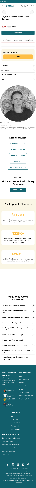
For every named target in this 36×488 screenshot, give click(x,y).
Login (18, 56)
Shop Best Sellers (18, 155)
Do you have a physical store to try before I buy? (14, 358)
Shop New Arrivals (18, 149)
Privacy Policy (12, 468)
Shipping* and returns (8, 74)
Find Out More (17, 189)
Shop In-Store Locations (26, 395)
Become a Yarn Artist (8, 448)
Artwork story (5, 70)
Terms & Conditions (22, 468)
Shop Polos (18, 161)
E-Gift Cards (14, 419)
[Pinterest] (18, 464)
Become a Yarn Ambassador (10, 444)
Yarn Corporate (15, 429)
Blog (12, 416)
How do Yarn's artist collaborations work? (14, 311)
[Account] (25, 6)
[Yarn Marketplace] (10, 5)
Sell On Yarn (5, 454)
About (21, 376)
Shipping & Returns (24, 392)
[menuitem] (22, 6)
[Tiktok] (28, 464)
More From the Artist (18, 143)
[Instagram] (13, 464)
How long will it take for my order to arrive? (15, 329)
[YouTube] (23, 464)
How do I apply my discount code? (14, 345)
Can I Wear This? (24, 379)
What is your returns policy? (12, 335)
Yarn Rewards (15, 426)
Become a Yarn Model (8, 451)
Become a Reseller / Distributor (11, 438)
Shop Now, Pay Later (25, 399)
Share (3, 79)
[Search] (22, 6)
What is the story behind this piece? (15, 317)
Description (5, 65)
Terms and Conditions (28, 480)
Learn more (3, 131)
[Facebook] (8, 464)
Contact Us (22, 386)
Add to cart (18, 32)
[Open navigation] (2, 6)
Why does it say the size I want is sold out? (15, 351)
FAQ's (21, 389)
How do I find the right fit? (11, 323)
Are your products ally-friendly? (13, 305)
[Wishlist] (28, 6)
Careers (21, 382)
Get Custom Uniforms (18, 167)
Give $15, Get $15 (15, 423)
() (33, 6)
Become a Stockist (7, 441)
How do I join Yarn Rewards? (12, 340)
